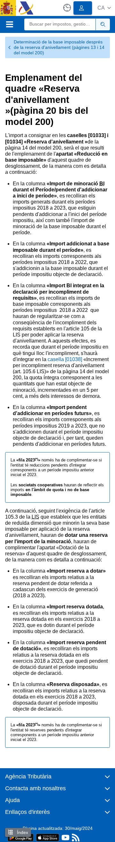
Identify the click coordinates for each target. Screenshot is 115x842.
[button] (104, 8)
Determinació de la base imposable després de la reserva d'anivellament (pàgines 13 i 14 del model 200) (59, 47)
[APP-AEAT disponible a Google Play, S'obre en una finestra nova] (21, 837)
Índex (22, 832)
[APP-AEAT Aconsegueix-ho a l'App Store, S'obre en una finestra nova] (47, 837)
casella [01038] (65, 359)
